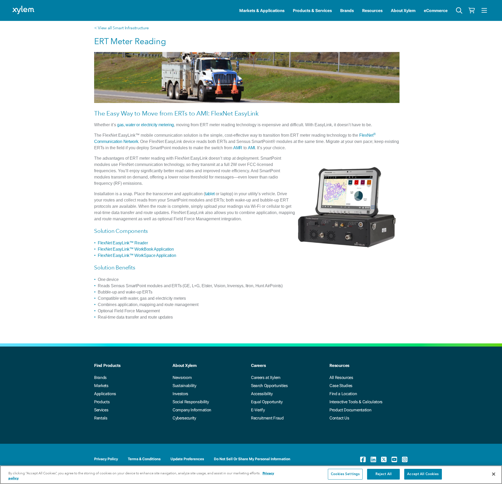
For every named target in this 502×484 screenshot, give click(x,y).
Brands (347, 10)
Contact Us (339, 418)
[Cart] (471, 10)
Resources (372, 10)
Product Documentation (350, 409)
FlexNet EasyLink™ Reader (123, 243)
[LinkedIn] (373, 459)
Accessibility (262, 393)
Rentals (100, 418)
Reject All (383, 474)
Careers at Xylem (266, 377)
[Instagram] (405, 459)
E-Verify (258, 409)
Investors (180, 393)
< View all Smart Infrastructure (121, 27)
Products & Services (312, 10)
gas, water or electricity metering (145, 125)
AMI (251, 148)
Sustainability (184, 385)
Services (101, 409)
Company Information (192, 409)
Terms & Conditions (144, 459)
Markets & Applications (261, 10)
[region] (251, 474)
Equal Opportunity (267, 401)
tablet (210, 194)
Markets (101, 385)
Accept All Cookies (423, 474)
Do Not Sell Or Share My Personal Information (252, 459)
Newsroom (182, 377)
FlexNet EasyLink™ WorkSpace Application (137, 255)
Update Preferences (187, 459)
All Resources (341, 377)
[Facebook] (363, 459)
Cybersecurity (184, 418)
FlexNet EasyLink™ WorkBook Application (136, 249)
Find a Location (343, 393)
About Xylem (403, 10)
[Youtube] (394, 459)
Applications (105, 393)
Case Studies (340, 385)
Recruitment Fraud (267, 418)
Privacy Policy (106, 459)
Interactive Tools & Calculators (356, 401)
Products (102, 401)
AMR (237, 148)
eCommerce (436, 10)
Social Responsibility (191, 401)
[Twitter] (384, 459)
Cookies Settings (345, 474)
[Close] (493, 474)
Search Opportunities (269, 385)
